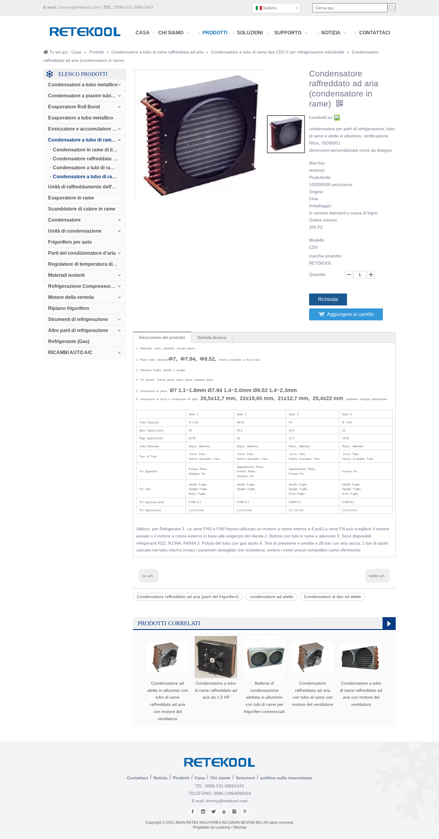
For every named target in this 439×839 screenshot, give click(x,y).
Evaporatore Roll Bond (74, 106)
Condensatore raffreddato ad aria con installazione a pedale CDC (90, 158)
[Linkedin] (203, 811)
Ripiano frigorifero (68, 308)
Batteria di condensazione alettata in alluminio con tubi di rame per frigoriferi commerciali (264, 697)
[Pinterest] (245, 811)
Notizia (161, 777)
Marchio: (317, 163)
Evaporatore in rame (71, 197)
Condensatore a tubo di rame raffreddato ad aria (87, 139)
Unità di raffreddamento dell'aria (84, 186)
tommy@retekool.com (79, 7)
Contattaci (137, 777)
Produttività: (320, 177)
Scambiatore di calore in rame (81, 208)
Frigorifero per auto (70, 242)
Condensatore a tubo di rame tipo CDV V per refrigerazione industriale (90, 176)
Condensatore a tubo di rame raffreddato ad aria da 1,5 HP (216, 690)
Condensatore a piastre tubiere (83, 95)
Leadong (223, 827)
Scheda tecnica (211, 337)
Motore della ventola (71, 297)
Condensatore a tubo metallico (83, 84)
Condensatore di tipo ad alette (332, 596)
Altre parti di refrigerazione (78, 330)
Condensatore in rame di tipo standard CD (90, 149)
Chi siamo (220, 777)
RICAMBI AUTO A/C (70, 352)
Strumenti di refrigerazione (78, 319)
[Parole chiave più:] (391, 7)
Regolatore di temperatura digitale (86, 264)
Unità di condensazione (75, 230)
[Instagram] (234, 811)
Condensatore (64, 219)
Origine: (316, 191)
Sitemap (239, 827)
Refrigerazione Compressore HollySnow (87, 286)
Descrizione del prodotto (162, 337)
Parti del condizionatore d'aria (82, 253)
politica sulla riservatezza (286, 777)
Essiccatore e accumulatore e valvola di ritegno (87, 128)
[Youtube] (224, 811)
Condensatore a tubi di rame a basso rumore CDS (90, 167)
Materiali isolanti (66, 275)
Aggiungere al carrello (350, 314)
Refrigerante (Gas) (68, 341)
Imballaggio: (320, 205)
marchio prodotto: (326, 255)
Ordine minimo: (323, 220)
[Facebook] (193, 811)
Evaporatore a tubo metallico (80, 117)
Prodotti (181, 777)
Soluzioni (245, 777)
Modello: (317, 240)
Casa (200, 777)
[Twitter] (213, 811)
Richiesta (328, 299)
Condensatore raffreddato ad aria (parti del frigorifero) (188, 596)
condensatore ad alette (271, 596)
